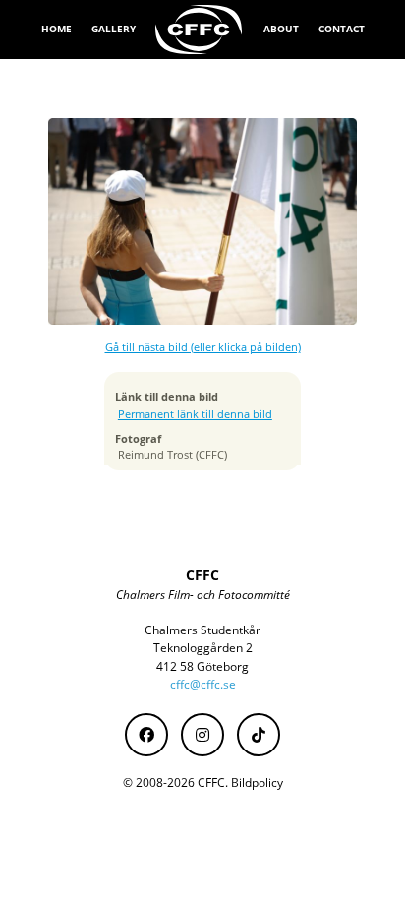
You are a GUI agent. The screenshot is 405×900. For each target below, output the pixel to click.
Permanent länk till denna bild (195, 414)
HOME (56, 28)
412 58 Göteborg (202, 666)
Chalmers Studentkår (202, 630)
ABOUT (281, 28)
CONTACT (341, 28)
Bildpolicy (257, 782)
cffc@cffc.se (203, 684)
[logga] (199, 29)
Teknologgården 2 (203, 647)
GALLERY (113, 28)
